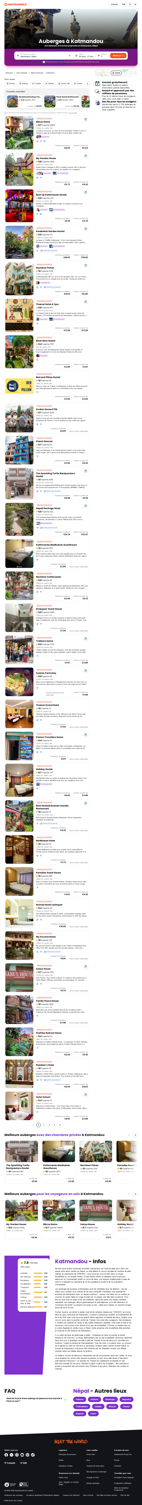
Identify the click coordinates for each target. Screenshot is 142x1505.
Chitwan (94, 1399)
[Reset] (69, 55)
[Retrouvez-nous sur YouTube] (22, 1455)
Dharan (112, 1406)
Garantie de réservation (95, 1466)
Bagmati (80, 1413)
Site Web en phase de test (107, 1495)
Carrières (117, 1466)
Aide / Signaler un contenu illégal (69, 1483)
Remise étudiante (93, 1483)
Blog (88, 1460)
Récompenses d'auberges (96, 1472)
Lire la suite (73, 113)
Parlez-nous (63, 1477)
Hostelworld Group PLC (123, 1454)
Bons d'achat (88, 1495)
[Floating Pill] (33, 1125)
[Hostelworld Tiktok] (33, 1455)
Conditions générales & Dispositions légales (42, 1495)
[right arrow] (135, 1135)
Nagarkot (126, 1399)
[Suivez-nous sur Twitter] (11, 1455)
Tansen (126, 1406)
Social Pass (91, 1454)
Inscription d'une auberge (124, 1477)
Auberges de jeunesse (67, 1454)
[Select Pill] (130, 4)
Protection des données (13, 1495)
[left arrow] (129, 1135)
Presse (116, 1460)
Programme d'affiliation (122, 1483)
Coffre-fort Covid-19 (50, 250)
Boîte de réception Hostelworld (121, 1489)
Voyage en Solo (93, 1477)
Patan (93, 1413)
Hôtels (61, 1460)
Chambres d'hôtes (66, 1466)
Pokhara (80, 1399)
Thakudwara (82, 1406)
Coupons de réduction (71, 1495)
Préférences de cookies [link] (13, 1500)
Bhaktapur (110, 1399)
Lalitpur (98, 1406)
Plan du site (125, 1495)
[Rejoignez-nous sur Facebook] (6, 1455)
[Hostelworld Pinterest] (27, 1455)
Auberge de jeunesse (44, 118)
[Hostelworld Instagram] (17, 1455)
